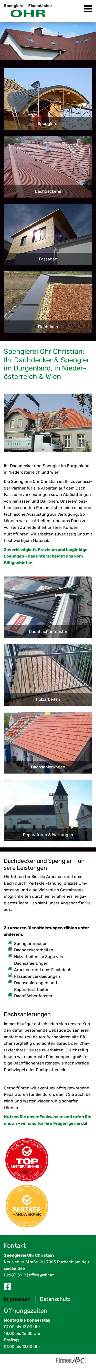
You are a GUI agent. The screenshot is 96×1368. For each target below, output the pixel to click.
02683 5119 (15, 1275)
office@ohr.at (41, 1275)
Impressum (17, 1299)
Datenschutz (55, 1299)
